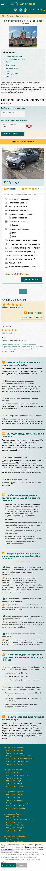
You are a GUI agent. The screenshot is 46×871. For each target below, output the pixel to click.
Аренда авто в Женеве (14, 841)
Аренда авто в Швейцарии (14, 836)
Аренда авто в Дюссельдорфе (17, 761)
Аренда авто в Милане (14, 778)
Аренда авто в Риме (13, 772)
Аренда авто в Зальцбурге (15, 825)
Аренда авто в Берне (13, 839)
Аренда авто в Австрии (13, 814)
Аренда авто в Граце (13, 830)
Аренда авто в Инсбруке (15, 828)
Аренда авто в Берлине (14, 750)
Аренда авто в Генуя (13, 781)
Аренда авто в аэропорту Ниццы (18, 803)
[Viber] (16, 10)
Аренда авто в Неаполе (14, 786)
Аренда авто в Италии (13, 770)
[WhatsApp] (25, 10)
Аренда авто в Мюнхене (14, 753)
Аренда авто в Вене (13, 817)
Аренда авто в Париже (14, 795)
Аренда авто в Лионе (13, 797)
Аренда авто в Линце (13, 822)
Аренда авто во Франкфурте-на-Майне (20, 758)
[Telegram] (21, 10)
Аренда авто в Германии (14, 748)
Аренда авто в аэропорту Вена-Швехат (20, 819)
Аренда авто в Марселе (14, 800)
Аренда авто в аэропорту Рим (17, 775)
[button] (13, 114)
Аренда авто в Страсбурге (15, 808)
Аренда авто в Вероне (14, 783)
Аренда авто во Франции (14, 792)
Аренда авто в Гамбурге (14, 764)
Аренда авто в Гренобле (15, 805)
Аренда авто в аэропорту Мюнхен (18, 756)
